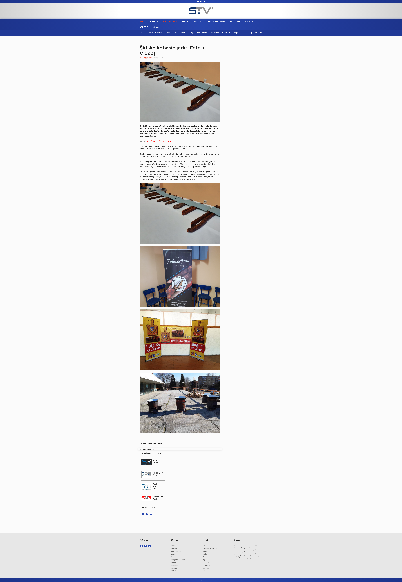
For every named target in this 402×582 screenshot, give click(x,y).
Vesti (142, 22)
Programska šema (216, 22)
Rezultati (197, 22)
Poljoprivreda (170, 22)
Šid (141, 33)
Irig (191, 33)
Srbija (235, 33)
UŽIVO (156, 27)
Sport (185, 22)
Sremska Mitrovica (154, 33)
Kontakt (144, 27)
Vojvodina (214, 33)
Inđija (175, 33)
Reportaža (235, 22)
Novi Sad (226, 33)
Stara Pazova (201, 33)
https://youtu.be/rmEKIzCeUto (158, 141)
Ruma (167, 33)
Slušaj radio (257, 33)
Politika (154, 22)
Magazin (249, 22)
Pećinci (184, 33)
